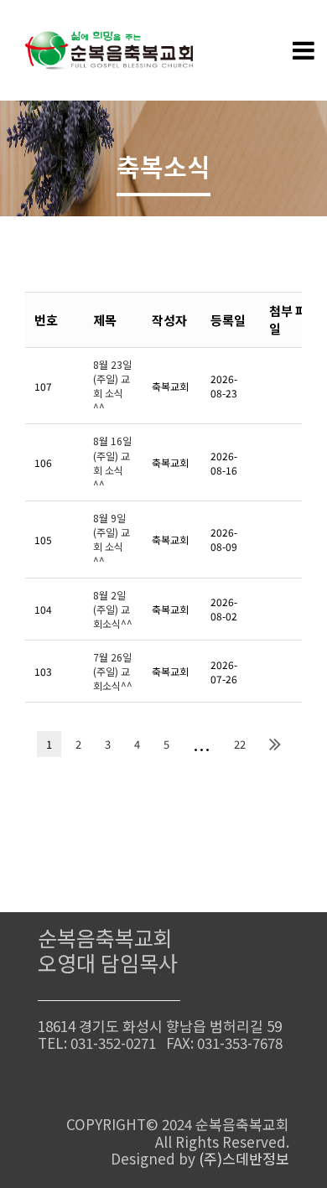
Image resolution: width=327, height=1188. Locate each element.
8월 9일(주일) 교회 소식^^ (111, 539)
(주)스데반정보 (244, 1158)
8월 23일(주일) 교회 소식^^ (112, 385)
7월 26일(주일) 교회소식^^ (112, 671)
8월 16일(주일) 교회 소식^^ (112, 461)
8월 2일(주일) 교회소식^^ (112, 609)
